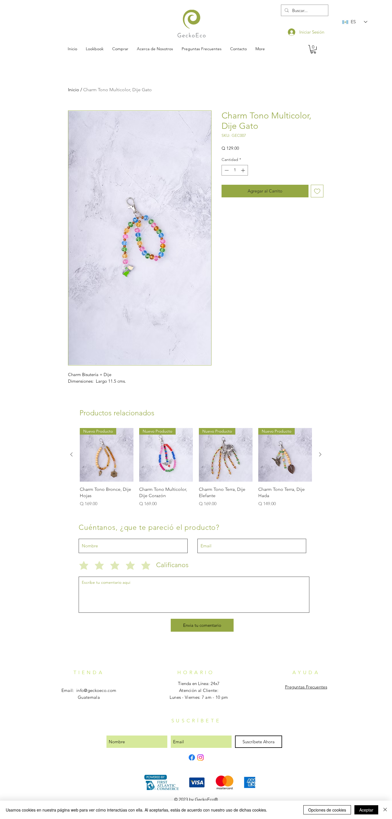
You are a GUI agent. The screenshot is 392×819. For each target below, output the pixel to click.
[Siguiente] (320, 454)
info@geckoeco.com (96, 690)
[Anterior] (71, 454)
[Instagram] (200, 757)
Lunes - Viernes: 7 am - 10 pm (199, 697)
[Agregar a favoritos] (317, 191)
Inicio (73, 89)
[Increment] (243, 170)
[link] (313, 49)
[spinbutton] (235, 170)
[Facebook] (192, 757)
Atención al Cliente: (198, 690)
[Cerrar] (385, 809)
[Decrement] (226, 170)
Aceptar (366, 810)
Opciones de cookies (327, 810)
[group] (196, 467)
